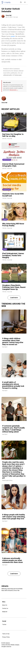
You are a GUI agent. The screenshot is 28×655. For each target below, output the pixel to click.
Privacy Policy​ (6, 637)
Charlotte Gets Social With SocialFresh (13, 195)
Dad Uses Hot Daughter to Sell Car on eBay (13, 135)
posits (13, 36)
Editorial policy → (13, 89)
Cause (4, 249)
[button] (25, 2)
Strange (5, 129)
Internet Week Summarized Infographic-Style (13, 165)
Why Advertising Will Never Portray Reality (13, 225)
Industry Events (6, 159)
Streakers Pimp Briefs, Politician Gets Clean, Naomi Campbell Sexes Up (13, 287)
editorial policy (7, 75)
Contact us (5, 608)
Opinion (5, 219)
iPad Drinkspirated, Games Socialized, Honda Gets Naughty (13, 255)
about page (18, 75)
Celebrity (5, 281)
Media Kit (4, 611)
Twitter (4, 624)
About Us (4, 605)
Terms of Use (5, 633)
